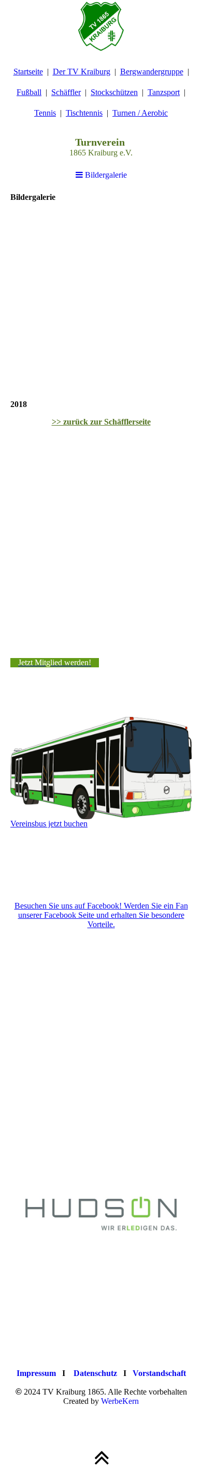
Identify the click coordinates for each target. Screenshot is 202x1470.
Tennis (45, 112)
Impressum (36, 1373)
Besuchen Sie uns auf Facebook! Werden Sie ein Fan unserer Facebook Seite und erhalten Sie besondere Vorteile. (101, 915)
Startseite (28, 71)
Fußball (29, 92)
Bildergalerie (105, 174)
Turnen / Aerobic (140, 112)
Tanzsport (164, 92)
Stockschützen (114, 92)
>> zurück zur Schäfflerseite (101, 421)
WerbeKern (120, 1401)
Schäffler (66, 92)
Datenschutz (95, 1373)
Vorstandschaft (159, 1373)
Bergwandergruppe (151, 71)
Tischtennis (84, 112)
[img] (101, 26)
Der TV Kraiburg (81, 71)
